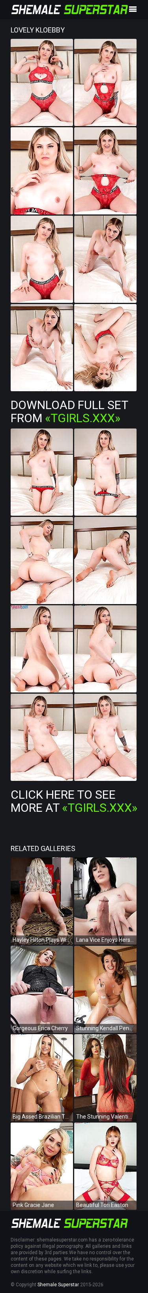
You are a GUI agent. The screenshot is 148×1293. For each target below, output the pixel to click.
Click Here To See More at (74, 801)
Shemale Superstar (58, 1284)
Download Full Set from (69, 411)
